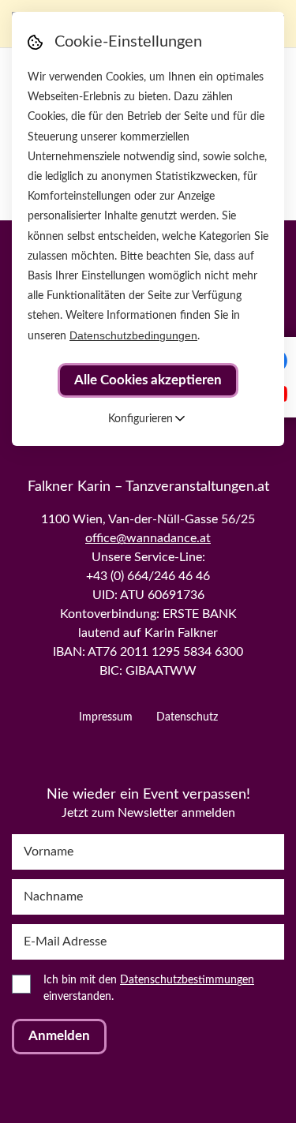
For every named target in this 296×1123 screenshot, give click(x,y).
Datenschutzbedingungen (133, 335)
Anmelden (59, 1036)
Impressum (106, 717)
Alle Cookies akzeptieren (148, 380)
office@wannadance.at (148, 538)
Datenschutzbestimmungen (187, 980)
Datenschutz (187, 717)
